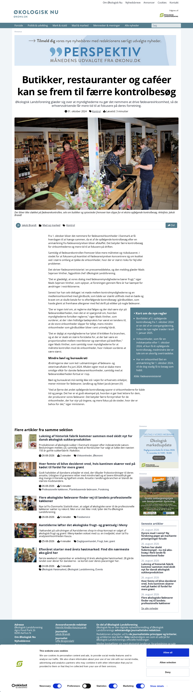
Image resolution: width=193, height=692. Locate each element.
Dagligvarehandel (86, 541)
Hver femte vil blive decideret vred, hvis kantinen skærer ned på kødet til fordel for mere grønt (158, 585)
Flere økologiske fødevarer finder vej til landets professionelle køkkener (157, 600)
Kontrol (96, 111)
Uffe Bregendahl (64, 641)
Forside (18, 25)
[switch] (86, 686)
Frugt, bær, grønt (106, 541)
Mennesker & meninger (106, 25)
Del (173, 225)
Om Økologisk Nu (112, 2)
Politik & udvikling (38, 25)
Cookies (162, 2)
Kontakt (174, 2)
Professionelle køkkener (55, 489)
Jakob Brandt (29, 225)
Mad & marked (80, 25)
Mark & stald (60, 25)
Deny (168, 672)
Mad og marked (51, 225)
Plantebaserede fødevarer (83, 489)
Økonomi (98, 455)
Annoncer (149, 2)
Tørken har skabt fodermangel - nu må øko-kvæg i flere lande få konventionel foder (156, 551)
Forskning (103, 489)
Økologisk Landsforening (81, 569)
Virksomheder (84, 455)
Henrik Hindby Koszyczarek (70, 627)
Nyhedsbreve (133, 2)
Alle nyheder (132, 25)
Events (99, 569)
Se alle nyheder (149, 608)
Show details (157, 686)
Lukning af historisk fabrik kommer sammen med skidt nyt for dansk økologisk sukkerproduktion (158, 568)
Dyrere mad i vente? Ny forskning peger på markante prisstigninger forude (158, 536)
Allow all (167, 652)
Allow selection (168, 662)
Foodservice (83, 517)
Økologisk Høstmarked (54, 569)
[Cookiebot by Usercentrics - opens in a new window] (19, 686)
